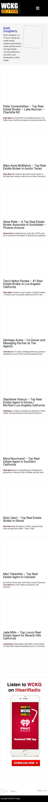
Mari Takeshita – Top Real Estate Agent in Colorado (20, 575)
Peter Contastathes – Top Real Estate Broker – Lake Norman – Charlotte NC (24, 109)
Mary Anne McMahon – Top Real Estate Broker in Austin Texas (24, 167)
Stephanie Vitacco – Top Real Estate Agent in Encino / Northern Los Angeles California (24, 402)
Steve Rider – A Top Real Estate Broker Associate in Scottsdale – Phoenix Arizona (24, 224)
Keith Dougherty (10, 29)
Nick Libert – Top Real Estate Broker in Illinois (22, 519)
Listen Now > (7, 118)
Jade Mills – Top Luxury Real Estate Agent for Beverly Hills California (22, 635)
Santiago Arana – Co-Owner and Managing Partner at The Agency (24, 343)
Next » (13, 791)
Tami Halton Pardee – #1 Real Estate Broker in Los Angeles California (23, 284)
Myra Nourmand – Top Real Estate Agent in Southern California (21, 461)
